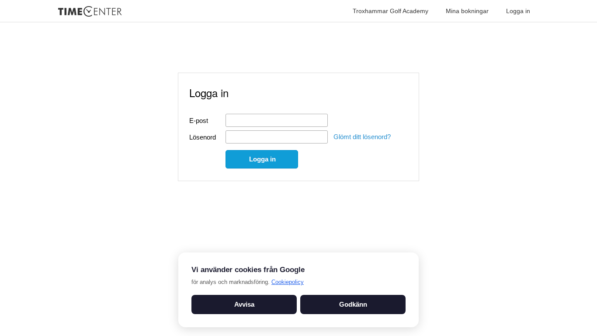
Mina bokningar (467, 10)
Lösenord (202, 137)
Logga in (518, 10)
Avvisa (244, 304)
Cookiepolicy (287, 282)
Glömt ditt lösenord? (362, 136)
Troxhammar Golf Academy (390, 10)
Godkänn (353, 304)
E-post (198, 120)
